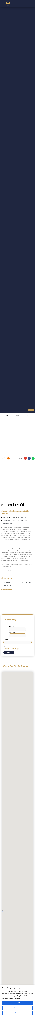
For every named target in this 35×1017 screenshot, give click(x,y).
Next (8, 652)
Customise (17, 1008)
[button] (1, 210)
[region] (17, 1001)
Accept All (17, 1003)
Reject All (17, 1013)
